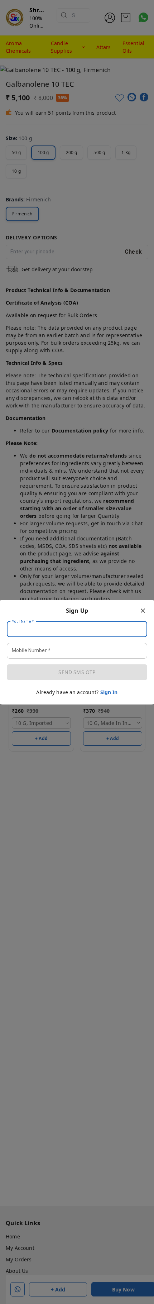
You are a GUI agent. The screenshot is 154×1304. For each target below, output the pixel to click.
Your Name (23, 621)
